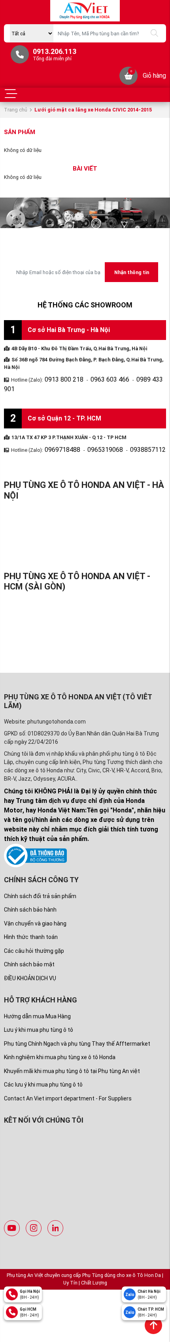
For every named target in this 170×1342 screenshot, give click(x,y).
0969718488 (58, 437)
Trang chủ (15, 110)
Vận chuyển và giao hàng (35, 909)
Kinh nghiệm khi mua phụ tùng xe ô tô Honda (59, 1044)
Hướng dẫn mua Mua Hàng (37, 1003)
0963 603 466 (97, 378)
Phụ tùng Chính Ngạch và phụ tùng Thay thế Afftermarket (77, 1030)
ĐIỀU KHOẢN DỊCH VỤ (30, 964)
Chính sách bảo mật (29, 951)
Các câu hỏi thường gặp (34, 937)
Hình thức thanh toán (31, 923)
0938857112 (128, 437)
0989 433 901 (134, 378)
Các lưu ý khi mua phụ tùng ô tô (43, 1071)
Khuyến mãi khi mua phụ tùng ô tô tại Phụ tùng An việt (72, 1057)
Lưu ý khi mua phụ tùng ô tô (38, 1016)
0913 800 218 (60, 378)
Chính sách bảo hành (30, 896)
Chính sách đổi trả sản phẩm (40, 882)
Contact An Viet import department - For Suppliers (68, 1085)
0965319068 (93, 437)
